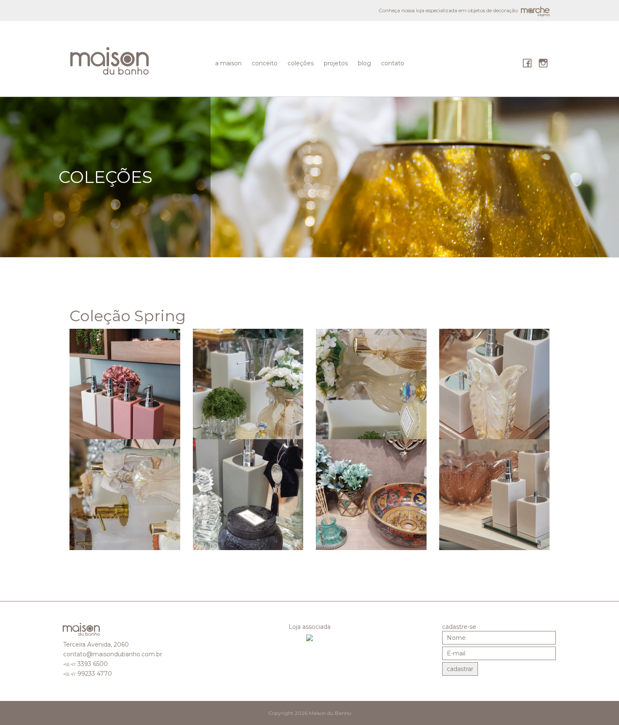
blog (364, 63)
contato (392, 63)
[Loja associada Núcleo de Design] (309, 637)
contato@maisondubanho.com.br (112, 654)
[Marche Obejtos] (81, 631)
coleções (301, 63)
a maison (228, 63)
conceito (264, 63)
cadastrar (460, 669)
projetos (336, 63)
